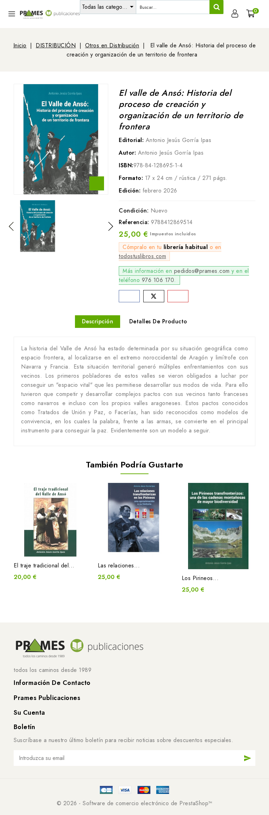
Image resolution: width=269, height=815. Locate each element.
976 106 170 (158, 280)
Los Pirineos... (200, 578)
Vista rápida (43, 546)
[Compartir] (129, 296)
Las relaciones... (119, 565)
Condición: (134, 211)
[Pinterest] (178, 296)
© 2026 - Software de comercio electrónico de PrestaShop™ (135, 803)
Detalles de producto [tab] (158, 321)
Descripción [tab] (97, 321)
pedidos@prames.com (202, 271)
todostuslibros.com (142, 256)
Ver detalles (57, 546)
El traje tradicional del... (44, 565)
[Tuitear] (154, 296)
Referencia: (134, 222)
